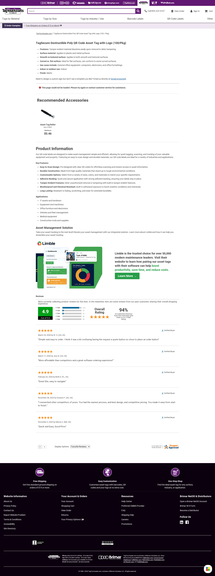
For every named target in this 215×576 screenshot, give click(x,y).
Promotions (126, 524)
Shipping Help (127, 515)
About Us (8, 501)
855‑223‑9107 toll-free (74, 555)
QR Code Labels (175, 18)
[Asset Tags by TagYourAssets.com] (12, 14)
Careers (124, 519)
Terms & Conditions (12, 519)
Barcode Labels (135, 18)
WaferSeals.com (142, 562)
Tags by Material (11, 18)
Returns (64, 515)
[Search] (138, 11)
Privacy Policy (10, 506)
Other (210, 18)
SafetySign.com (148, 557)
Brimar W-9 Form (187, 506)
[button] (208, 569)
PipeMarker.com (159, 560)
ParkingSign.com (147, 560)
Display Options (62, 446)
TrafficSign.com (136, 560)
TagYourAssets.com (44, 34)
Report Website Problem (14, 515)
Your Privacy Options (70, 519)
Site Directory (10, 528)
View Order (66, 510)
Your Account (67, 501)
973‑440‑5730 (88, 555)
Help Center (126, 501)
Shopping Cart (67, 506)
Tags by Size (50, 18)
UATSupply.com (128, 562)
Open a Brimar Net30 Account (193, 501)
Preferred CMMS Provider (132, 506)
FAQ (123, 510)
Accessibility (9, 524)
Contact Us (9, 510)
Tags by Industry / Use (92, 18)
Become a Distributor (189, 510)
